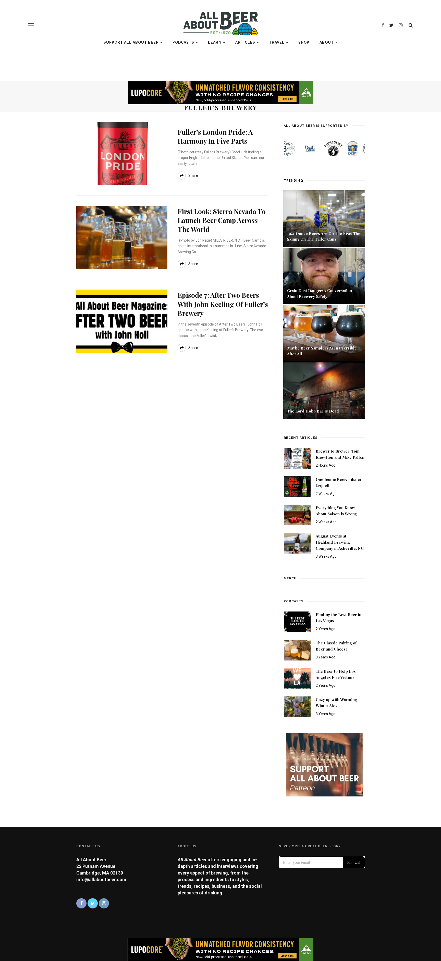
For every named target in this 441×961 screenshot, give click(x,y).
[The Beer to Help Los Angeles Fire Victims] (297, 678)
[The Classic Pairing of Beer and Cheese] (297, 650)
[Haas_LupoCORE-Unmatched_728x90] (220, 92)
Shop (303, 42)
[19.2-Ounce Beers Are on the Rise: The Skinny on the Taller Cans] (324, 218)
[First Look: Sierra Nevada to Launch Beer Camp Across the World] (121, 237)
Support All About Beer (131, 42)
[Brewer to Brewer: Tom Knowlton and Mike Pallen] (297, 457)
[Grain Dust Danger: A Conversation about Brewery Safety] (324, 275)
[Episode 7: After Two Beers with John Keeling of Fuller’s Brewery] (121, 320)
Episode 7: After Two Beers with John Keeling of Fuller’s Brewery (223, 304)
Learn (215, 42)
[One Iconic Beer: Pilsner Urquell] (297, 486)
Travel (277, 42)
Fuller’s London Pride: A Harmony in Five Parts (215, 136)
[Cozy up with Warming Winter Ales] (297, 706)
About (327, 42)
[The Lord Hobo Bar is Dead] (324, 390)
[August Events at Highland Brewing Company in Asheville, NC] (297, 542)
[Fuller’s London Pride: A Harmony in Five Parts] (121, 153)
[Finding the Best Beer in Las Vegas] (297, 621)
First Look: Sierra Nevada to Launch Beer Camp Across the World (222, 220)
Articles (245, 42)
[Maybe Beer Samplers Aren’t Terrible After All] (324, 332)
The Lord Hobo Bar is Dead (313, 411)
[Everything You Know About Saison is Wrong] (297, 514)
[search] (410, 25)
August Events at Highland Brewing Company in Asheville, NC (340, 542)
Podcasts (183, 42)
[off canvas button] (31, 25)
